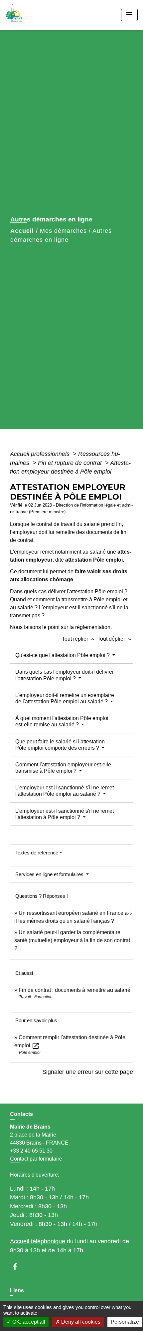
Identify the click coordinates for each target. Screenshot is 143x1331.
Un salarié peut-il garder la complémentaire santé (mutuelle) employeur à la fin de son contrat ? (72, 940)
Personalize (125, 1322)
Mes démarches (63, 230)
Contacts (21, 1114)
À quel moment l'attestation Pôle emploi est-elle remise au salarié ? (61, 721)
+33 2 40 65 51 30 (31, 1151)
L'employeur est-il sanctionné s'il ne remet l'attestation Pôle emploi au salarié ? (64, 791)
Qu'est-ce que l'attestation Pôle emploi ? (63, 655)
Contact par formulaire (36, 1159)
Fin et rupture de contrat (70, 463)
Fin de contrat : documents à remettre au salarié (74, 990)
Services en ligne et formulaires (50, 874)
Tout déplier (115, 639)
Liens (17, 1290)
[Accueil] (30, 14)
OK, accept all (28, 1322)
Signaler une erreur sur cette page (87, 1072)
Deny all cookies (80, 1322)
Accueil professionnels (40, 454)
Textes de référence (36, 852)
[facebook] (18, 1266)
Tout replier (79, 639)
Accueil (22, 230)
